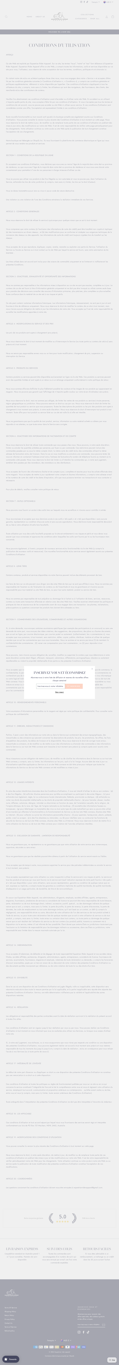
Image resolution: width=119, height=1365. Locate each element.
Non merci (59, 692)
